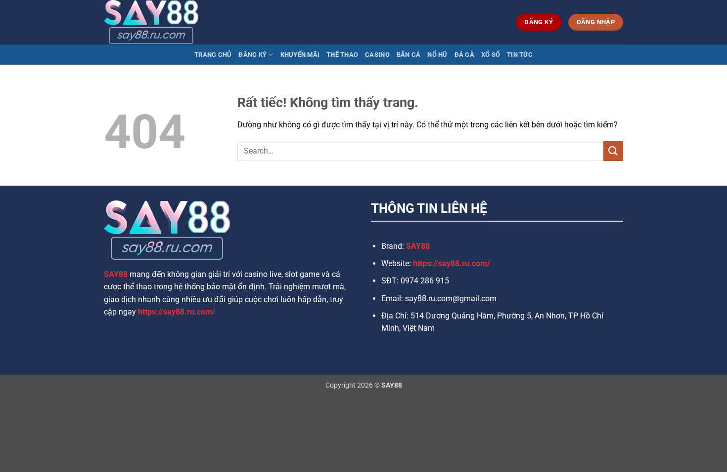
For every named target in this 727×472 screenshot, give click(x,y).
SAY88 (116, 274)
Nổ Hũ (437, 54)
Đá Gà (464, 54)
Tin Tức (520, 54)
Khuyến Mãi (300, 54)
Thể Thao (342, 54)
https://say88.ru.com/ (176, 311)
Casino (377, 54)
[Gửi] (613, 150)
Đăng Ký (252, 54)
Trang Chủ (212, 54)
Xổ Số (490, 54)
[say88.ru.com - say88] (153, 22)
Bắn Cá (409, 54)
